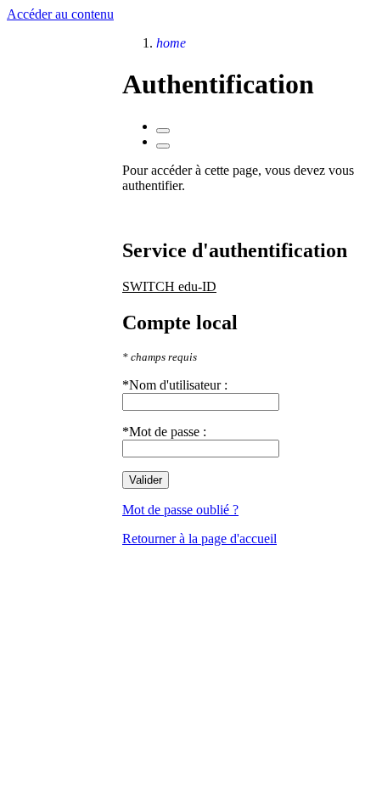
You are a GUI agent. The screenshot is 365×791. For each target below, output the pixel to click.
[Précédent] (163, 130)
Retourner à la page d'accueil (199, 538)
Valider (145, 480)
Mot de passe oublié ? (180, 509)
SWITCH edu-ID (169, 286)
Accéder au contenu (60, 14)
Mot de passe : (167, 431)
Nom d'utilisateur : (178, 385)
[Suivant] (163, 146)
